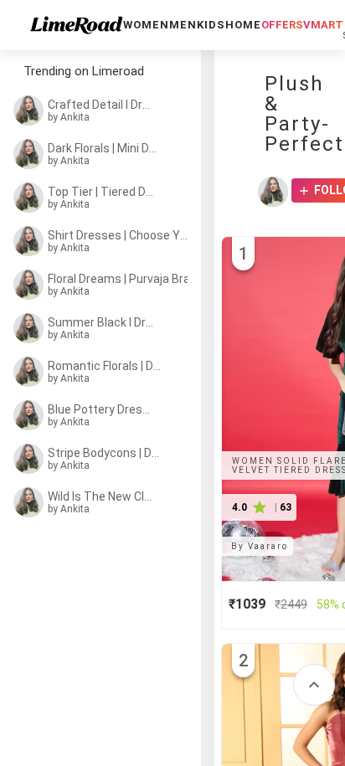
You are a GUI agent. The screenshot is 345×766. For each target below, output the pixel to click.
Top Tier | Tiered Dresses (102, 191)
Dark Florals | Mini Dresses (103, 148)
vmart (323, 24)
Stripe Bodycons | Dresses (104, 453)
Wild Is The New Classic (102, 496)
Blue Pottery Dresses (102, 409)
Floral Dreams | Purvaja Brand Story (123, 278)
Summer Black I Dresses (102, 322)
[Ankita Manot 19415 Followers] (273, 191)
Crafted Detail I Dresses (102, 104)
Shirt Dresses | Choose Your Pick (118, 235)
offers (282, 24)
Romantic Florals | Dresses (105, 366)
